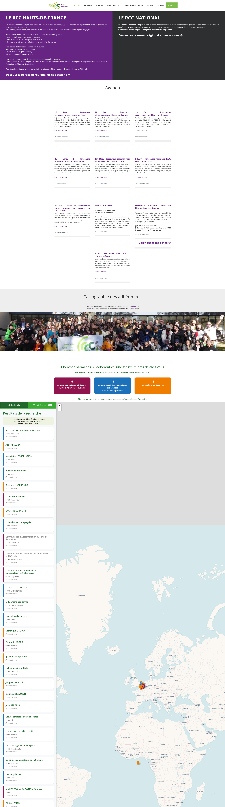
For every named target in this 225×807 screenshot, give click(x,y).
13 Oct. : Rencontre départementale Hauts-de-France (153, 113)
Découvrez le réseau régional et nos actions (37, 75)
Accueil (77, 5)
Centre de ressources (133, 5)
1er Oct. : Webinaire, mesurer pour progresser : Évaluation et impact (112, 160)
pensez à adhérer (131, 306)
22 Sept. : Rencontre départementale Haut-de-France (72, 160)
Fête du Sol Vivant (104, 205)
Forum (161, 5)
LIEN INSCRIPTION (60, 131)
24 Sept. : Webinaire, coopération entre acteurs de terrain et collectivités (72, 208)
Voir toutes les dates (153, 243)
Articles (150, 5)
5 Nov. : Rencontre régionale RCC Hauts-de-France (153, 160)
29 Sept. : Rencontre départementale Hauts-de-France (112, 113)
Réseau (87, 5)
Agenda (99, 5)
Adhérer (172, 5)
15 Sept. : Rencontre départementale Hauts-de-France (72, 113)
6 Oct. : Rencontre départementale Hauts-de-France (112, 255)
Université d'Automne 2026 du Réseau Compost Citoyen (153, 206)
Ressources (112, 5)
